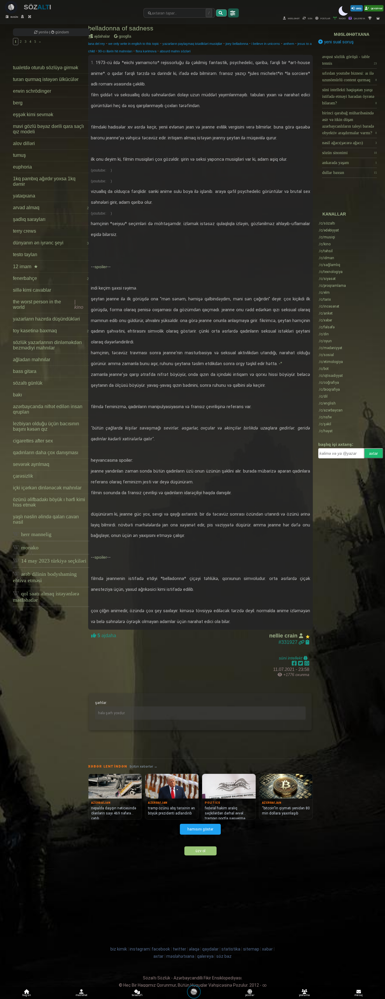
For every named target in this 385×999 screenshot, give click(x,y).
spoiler (100, 266)
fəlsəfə (326, 327)
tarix (325, 299)
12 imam (25, 266)
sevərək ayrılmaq (31, 464)
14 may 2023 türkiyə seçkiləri (53, 561)
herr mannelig (35, 534)
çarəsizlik (23, 476)
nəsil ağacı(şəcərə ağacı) (349, 143)
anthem (288, 43)
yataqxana (24, 195)
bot (324, 369)
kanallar (334, 214)
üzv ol (200, 851)
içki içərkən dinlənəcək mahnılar (47, 487)
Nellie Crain (284, 636)
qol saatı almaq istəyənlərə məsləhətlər (46, 597)
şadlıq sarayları (29, 219)
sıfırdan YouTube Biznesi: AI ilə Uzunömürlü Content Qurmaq (349, 76)
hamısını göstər (200, 829)
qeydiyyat (376, 8)
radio (342, 18)
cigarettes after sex (33, 440)
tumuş (19, 155)
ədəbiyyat (329, 230)
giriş (359, 8)
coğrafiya (329, 382)
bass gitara (24, 371)
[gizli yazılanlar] (23, 16)
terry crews (24, 231)
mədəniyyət (330, 348)
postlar (325, 18)
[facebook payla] (295, 663)
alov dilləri (24, 143)
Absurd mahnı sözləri (175, 51)
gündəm (61, 32)
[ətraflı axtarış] (233, 12)
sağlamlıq (329, 265)
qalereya (359, 18)
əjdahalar (103, 36)
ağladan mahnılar (31, 359)
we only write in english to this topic (133, 43)
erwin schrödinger (32, 91)
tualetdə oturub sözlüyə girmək (45, 67)
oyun (325, 341)
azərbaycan (331, 410)
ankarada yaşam (349, 162)
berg (18, 102)
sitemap (251, 949)
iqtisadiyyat (331, 376)
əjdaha (106, 635)
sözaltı (327, 223)
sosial (326, 355)
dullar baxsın (349, 172)
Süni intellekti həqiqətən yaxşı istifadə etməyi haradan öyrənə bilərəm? (349, 96)
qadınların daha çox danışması (45, 452)
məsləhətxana (351, 34)
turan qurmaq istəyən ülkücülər (46, 79)
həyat (326, 431)
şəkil (325, 424)
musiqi (327, 237)
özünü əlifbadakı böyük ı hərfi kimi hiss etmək (49, 502)
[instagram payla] (301, 663)
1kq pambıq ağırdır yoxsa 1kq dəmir (44, 181)
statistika (230, 949)
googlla (124, 36)
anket (326, 313)
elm (324, 292)
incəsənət (329, 306)
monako (29, 547)
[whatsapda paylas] (306, 663)
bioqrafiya (329, 389)
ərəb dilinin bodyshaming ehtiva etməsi (45, 577)
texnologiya (331, 272)
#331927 (289, 642)
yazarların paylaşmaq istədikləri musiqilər (192, 43)
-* (280, 363)
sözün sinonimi (349, 152)
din (324, 334)
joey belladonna (237, 43)
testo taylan (25, 254)
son (309, 18)
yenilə (43, 32)
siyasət (327, 279)
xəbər (325, 320)
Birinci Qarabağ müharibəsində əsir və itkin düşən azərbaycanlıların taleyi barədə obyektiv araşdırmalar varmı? (349, 123)
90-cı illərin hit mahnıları (115, 51)
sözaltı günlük (27, 383)
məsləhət (293, 18)
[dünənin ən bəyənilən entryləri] (370, 18)
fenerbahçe (50, 278)
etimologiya (331, 362)
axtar (373, 453)
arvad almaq (50, 207)
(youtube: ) (101, 170)
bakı (17, 394)
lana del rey (96, 43)
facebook (161, 949)
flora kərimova (146, 51)
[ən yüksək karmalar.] (378, 18)
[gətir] (221, 13)
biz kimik (119, 949)
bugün (14, 16)
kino (325, 244)
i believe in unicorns (265, 43)
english (327, 403)
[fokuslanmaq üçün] (30, 16)
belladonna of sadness (120, 28)
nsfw (325, 417)
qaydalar (210, 949)
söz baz (224, 956)
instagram (140, 949)
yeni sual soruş (338, 42)
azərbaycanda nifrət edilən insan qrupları (47, 409)
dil (323, 396)
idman (326, 258)
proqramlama (332, 286)
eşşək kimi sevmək (33, 114)
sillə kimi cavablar (32, 290)
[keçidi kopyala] (307, 642)
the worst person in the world (48, 304)
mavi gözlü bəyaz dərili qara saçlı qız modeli (48, 129)
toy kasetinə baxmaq (50, 330)
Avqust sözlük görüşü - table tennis (349, 60)
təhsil (326, 251)
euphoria (22, 166)
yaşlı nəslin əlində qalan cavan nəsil (46, 519)
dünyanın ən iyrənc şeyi (50, 242)
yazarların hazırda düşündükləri (46, 318)
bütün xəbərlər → (143, 766)
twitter (179, 949)
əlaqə (194, 949)
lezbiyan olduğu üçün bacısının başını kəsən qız (46, 426)
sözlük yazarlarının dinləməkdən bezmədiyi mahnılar (47, 345)
